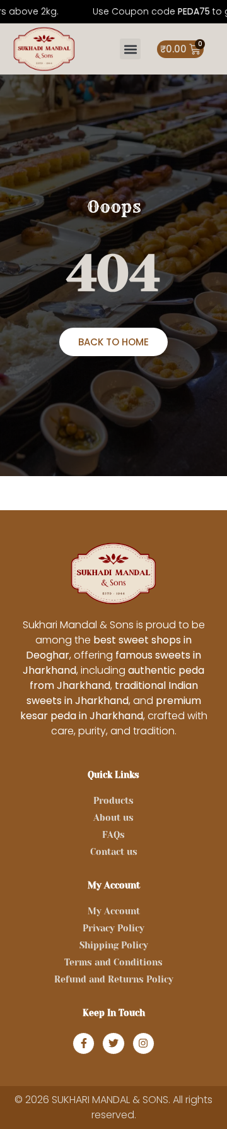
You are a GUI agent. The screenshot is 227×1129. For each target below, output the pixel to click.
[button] (130, 49)
